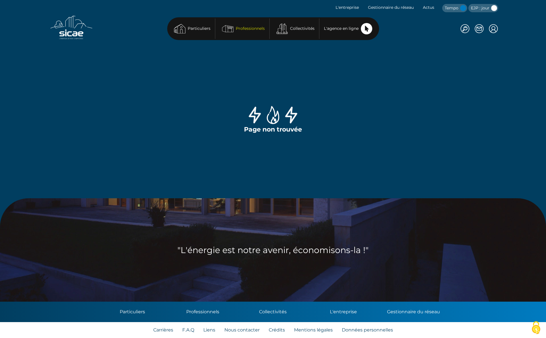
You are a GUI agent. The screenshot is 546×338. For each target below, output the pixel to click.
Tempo (452, 8)
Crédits (277, 330)
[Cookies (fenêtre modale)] (536, 328)
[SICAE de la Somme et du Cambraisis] (71, 27)
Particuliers (199, 28)
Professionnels (250, 28)
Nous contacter (242, 330)
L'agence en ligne (341, 28)
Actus (428, 7)
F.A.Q (188, 330)
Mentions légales (313, 330)
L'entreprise (347, 7)
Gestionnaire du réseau (391, 7)
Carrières (163, 330)
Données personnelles (367, 330)
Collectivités (302, 28)
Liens (209, 330)
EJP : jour (481, 8)
